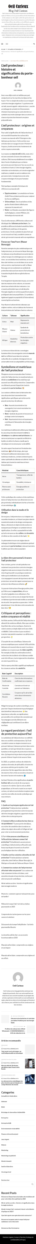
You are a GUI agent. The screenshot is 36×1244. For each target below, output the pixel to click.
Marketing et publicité (8, 1155)
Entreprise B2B (6, 1123)
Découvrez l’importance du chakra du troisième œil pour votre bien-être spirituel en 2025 (17, 1198)
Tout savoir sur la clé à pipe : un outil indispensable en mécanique (12, 1052)
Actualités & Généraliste (19, 60)
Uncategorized (6, 1172)
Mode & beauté (6, 1161)
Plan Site (22, 1237)
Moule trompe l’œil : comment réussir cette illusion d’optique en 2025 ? (17, 1210)
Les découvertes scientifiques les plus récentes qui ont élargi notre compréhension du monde (12, 1082)
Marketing (4, 1150)
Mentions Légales (8, 1237)
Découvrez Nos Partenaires (10, 1228)
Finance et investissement (9, 1134)
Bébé (3, 1107)
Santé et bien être (7, 1166)
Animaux (4, 1101)
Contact (16, 1237)
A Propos (23, 1239)
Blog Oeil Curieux (18, 10)
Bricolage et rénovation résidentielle (13, 1112)
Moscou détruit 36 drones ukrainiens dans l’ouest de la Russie (10, 1067)
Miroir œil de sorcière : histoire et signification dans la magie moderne (17, 1204)
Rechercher (5, 1180)
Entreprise (4, 1118)
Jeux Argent (5, 1139)
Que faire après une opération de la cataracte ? (16, 1215)
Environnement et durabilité (10, 1128)
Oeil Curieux (18, 90)
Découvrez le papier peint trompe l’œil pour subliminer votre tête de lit (15, 1221)
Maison (3, 1145)
